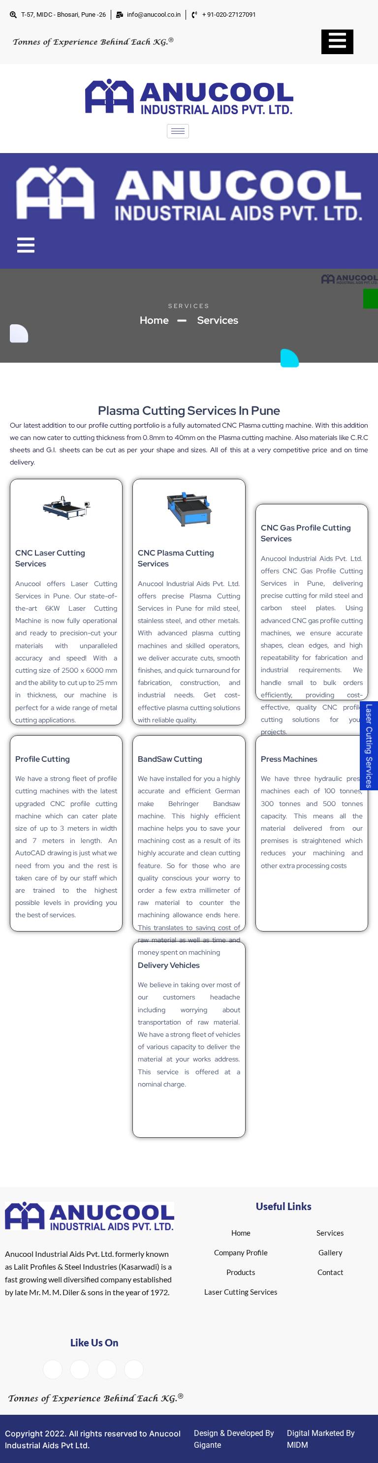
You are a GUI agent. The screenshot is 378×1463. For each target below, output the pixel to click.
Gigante (207, 1445)
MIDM (297, 1445)
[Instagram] (134, 1369)
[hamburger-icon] (178, 131)
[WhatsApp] (370, 299)
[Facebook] (53, 1369)
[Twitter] (80, 1369)
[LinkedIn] (107, 1369)
